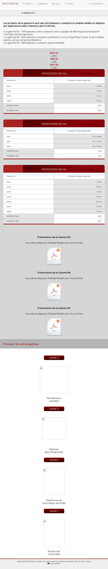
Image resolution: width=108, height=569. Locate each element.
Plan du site (79, 561)
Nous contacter (54, 563)
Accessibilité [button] (95, 3)
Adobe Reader (56, 242)
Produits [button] (27, 3)
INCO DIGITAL (10, 3)
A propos (88, 561)
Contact (69, 3)
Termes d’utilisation (66, 561)
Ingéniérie (43, 3)
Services (56, 3)
